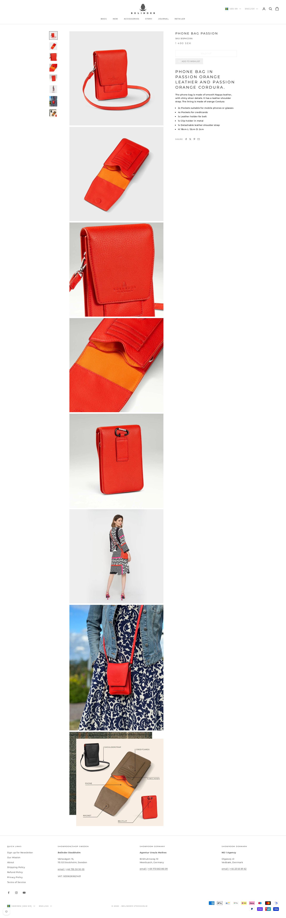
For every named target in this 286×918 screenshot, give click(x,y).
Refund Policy (15, 872)
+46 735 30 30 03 (75, 869)
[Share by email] (198, 139)
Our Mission (14, 857)
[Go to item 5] (53, 78)
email (61, 869)
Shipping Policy (16, 867)
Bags (104, 19)
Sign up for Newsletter (20, 852)
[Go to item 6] (53, 89)
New (115, 19)
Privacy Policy (15, 877)
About (10, 862)
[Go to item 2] (53, 46)
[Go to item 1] (53, 35)
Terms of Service (16, 882)
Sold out (206, 53)
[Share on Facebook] (186, 139)
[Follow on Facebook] (8, 892)
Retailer (180, 19)
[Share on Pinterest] (194, 139)
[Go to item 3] (53, 57)
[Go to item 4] (53, 68)
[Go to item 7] (53, 101)
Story (148, 19)
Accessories (131, 19)
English (250, 9)
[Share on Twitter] (190, 139)
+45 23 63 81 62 (238, 868)
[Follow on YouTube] (24, 892)
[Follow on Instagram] (16, 892)
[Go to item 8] (53, 113)
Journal (163, 19)
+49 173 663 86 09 (158, 868)
